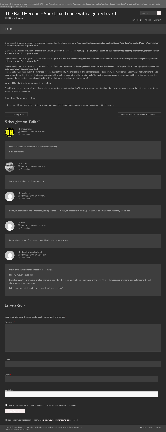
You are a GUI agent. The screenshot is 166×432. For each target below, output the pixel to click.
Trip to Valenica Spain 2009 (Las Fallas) (82, 105)
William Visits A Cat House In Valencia (139, 114)
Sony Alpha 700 (54, 105)
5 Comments (108, 105)
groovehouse (26, 128)
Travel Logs (136, 19)
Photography (22, 98)
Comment (10, 322)
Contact (157, 19)
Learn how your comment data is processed (58, 419)
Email (8, 374)
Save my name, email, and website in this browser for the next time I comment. (42, 405)
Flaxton (24, 163)
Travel (33, 98)
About (148, 19)
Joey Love (25, 193)
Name (8, 359)
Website (9, 390)
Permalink (25, 134)
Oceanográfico (16, 114)
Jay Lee (12, 105)
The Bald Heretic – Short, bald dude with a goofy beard (60, 13)
